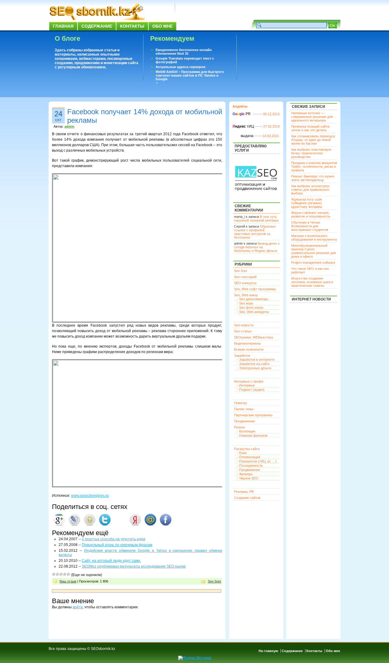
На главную (268, 651)
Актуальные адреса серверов (180, 67)
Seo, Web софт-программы (255, 289)
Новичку (240, 403)
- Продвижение (248, 470)
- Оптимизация (248, 457)
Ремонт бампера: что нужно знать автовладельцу (312, 178)
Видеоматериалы (247, 343)
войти (78, 607)
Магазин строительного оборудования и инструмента (314, 237)
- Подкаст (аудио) (250, 389)
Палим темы (243, 409)
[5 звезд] (68, 574)
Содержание (96, 26)
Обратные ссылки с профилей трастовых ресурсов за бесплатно (255, 232)
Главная (63, 26)
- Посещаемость (250, 465)
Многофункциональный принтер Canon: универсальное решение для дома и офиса (313, 251)
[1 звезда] (54, 574)
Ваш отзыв (68, 581)
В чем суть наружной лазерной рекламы (256, 218)
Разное (239, 427)
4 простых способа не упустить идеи (113, 539)
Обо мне (162, 26)
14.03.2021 (271, 136)
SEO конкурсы (245, 283)
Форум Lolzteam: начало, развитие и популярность (310, 214)
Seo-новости (243, 325)
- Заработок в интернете (256, 359)
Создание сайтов (247, 498)
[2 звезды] (57, 574)
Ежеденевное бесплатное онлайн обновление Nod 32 (184, 51)
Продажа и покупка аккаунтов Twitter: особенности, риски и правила (314, 166)
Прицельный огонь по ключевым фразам (117, 545)
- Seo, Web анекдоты (253, 312)
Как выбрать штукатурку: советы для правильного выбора (310, 189)
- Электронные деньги (254, 368)
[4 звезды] (65, 574)
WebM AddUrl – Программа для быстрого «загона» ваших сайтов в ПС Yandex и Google (190, 75)
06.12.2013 (271, 114)
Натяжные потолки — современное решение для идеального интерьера (312, 116)
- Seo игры (245, 303)
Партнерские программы (253, 415)
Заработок (242, 355)
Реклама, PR (244, 491)
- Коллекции (246, 431)
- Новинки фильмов (252, 435)
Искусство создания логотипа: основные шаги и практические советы (312, 282)
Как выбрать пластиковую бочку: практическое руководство (311, 153)
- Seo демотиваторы (252, 299)
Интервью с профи (248, 381)
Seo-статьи (242, 331)
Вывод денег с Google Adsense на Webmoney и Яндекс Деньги (257, 247)
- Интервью (246, 385)
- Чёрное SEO (247, 478)
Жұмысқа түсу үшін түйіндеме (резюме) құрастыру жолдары (306, 203)
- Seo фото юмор (250, 307)
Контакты (132, 26)
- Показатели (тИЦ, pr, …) (257, 461)
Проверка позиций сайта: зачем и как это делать (310, 128)
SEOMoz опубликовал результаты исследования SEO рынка (134, 566)
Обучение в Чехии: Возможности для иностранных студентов (309, 226)
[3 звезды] (61, 574)
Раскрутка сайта (247, 449)
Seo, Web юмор (246, 295)
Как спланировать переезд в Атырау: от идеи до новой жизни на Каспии (313, 139)
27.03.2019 (271, 126)
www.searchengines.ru (90, 495)
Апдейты (239, 106)
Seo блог (214, 581)
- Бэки (241, 453)
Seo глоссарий (245, 277)
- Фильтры (245, 474)
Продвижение (244, 421)
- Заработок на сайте (253, 364)
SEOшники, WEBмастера (253, 337)
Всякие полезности (248, 349)
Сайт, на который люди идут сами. (111, 560)
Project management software (313, 262)
